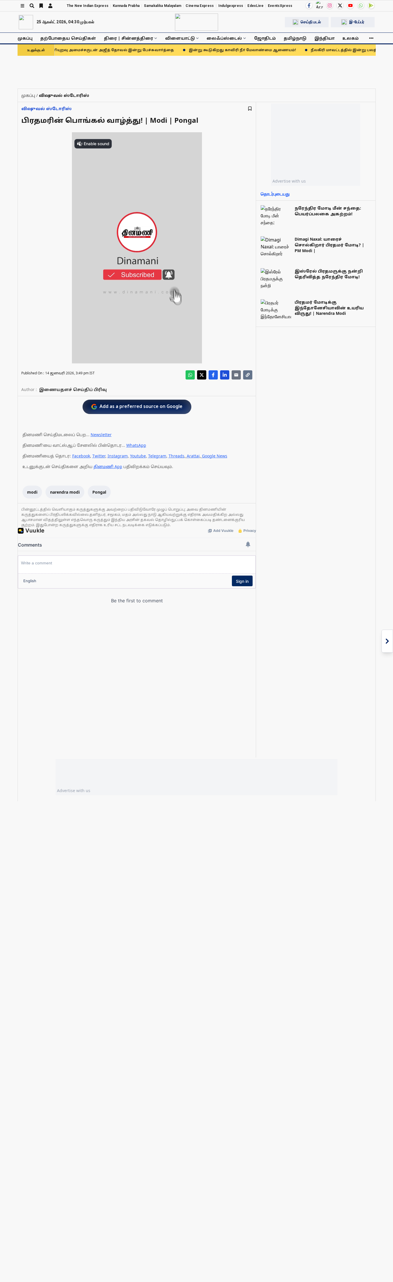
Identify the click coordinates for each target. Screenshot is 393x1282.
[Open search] (32, 5)
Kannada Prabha (126, 6)
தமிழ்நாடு (295, 38)
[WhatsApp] (360, 5)
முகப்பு (25, 38)
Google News (214, 456)
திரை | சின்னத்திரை (128, 38)
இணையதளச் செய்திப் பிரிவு (73, 389)
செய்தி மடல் (311, 22)
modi (32, 492)
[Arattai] (319, 4)
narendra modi (65, 492)
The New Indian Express (88, 6)
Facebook (81, 456)
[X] (340, 5)
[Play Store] (371, 5)
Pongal (99, 492)
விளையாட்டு (180, 38)
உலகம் (350, 38)
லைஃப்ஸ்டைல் (224, 38)
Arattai (193, 456)
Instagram (118, 456)
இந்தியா (324, 38)
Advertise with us (289, 181)
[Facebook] (309, 5)
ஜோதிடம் (265, 38)
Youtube (138, 456)
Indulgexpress (230, 6)
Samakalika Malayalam (162, 6)
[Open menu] (22, 6)
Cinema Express (200, 6)
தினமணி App (108, 466)
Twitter (98, 456)
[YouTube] (350, 5)
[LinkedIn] (224, 375)
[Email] (236, 375)
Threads (176, 456)
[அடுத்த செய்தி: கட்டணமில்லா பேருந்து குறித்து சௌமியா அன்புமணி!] (387, 641)
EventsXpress (280, 6)
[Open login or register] (50, 5)
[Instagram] (329, 5)
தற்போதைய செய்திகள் (68, 38)
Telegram (157, 456)
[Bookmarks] (41, 5)
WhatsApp (136, 445)
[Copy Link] (247, 375)
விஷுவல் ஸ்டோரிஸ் (46, 108)
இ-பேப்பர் (356, 22)
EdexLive (255, 6)
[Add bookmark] (249, 108)
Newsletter (101, 434)
